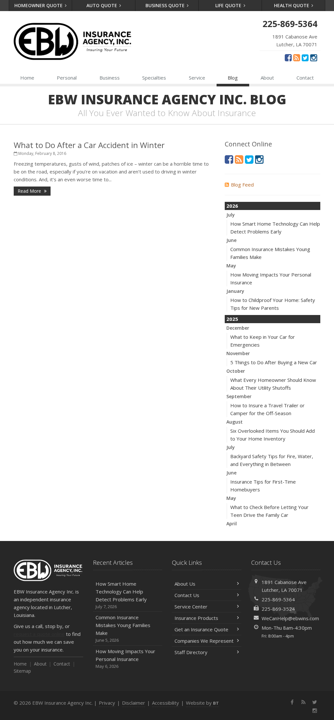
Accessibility (165, 702)
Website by (202, 702)
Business (109, 77)
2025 (232, 319)
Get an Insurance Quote (201, 629)
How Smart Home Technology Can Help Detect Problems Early (121, 594)
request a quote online (39, 634)
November (238, 353)
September (238, 396)
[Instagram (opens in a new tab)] (313, 57)
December (237, 328)
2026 (232, 205)
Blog (233, 77)
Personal (67, 77)
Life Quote (229, 5)
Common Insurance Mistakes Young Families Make (123, 628)
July (230, 215)
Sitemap (22, 671)
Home (27, 77)
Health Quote (292, 5)
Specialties (154, 77)
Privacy (107, 702)
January (235, 291)
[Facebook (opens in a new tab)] (288, 57)
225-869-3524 (278, 609)
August (234, 422)
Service (197, 77)
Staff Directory (191, 652)
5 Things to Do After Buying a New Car (273, 362)
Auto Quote (102, 5)
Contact (305, 77)
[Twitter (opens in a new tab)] (305, 57)
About (267, 77)
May (231, 265)
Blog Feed (242, 184)
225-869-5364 (278, 599)
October (235, 371)
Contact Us (187, 595)
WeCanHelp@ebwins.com (290, 618)
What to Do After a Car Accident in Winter (89, 145)
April (231, 523)
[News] (296, 57)
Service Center (191, 606)
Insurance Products (196, 618)
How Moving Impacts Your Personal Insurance (125, 658)
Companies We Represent (204, 641)
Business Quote (165, 5)
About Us (185, 583)
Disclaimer (133, 702)
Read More (30, 191)
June (231, 240)
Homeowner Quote (39, 5)
